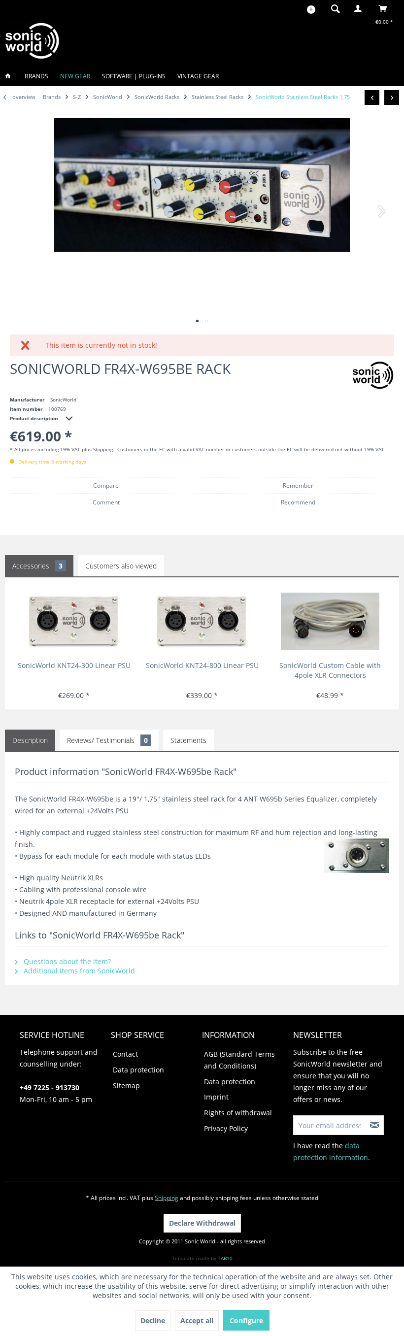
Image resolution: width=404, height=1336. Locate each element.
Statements (188, 740)
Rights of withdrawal (238, 1112)
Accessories (37, 565)
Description (30, 740)
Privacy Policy (226, 1128)
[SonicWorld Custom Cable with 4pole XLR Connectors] (330, 621)
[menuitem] (332, 8)
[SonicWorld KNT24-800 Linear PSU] (202, 621)
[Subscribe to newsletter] (375, 1125)
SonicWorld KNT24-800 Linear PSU (202, 665)
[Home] (11, 76)
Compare (106, 485)
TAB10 (225, 1258)
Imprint (216, 1097)
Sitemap (126, 1085)
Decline (152, 1320)
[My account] (360, 8)
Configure (246, 1320)
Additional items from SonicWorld (78, 970)
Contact (125, 1054)
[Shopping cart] (385, 8)
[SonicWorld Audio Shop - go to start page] (32, 40)
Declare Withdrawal (202, 1223)
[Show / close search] (335, 8)
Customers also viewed (121, 565)
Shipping (103, 449)
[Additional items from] (373, 375)
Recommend (298, 502)
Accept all (196, 1320)
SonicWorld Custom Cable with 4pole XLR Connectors (330, 670)
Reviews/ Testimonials (107, 740)
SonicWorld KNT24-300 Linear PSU (74, 665)
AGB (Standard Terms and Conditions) (239, 1059)
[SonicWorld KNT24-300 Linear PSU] (74, 621)
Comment (106, 502)
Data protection (138, 1069)
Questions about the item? (66, 961)
